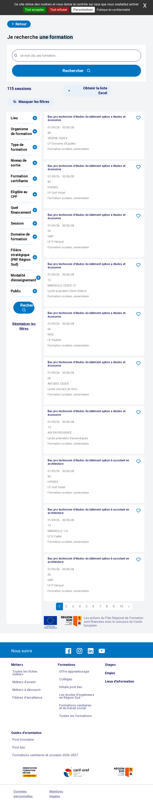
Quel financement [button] (21, 210)
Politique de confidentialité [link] (113, 9)
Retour (21, 24)
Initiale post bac (70, 687)
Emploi (110, 673)
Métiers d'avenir (24, 682)
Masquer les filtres (34, 102)
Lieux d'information (119, 681)
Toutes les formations (75, 716)
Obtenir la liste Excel (94, 90)
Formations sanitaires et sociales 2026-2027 (45, 755)
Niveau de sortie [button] (18, 162)
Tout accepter (34, 10)
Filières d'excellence (27, 697)
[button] (138, 117)
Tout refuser (58, 10)
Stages (110, 665)
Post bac (18, 747)
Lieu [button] (14, 118)
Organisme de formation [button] (21, 131)
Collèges (65, 679)
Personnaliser (83, 10)
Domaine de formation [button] (20, 236)
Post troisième (23, 739)
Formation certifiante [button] (19, 178)
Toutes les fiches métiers (24, 673)
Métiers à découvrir (26, 690)
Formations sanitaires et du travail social (75, 706)
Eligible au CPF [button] (19, 194)
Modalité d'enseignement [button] (23, 277)
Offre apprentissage (74, 671)
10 (121, 606)
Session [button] (17, 223)
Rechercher (73, 70)
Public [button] (16, 291)
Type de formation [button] (19, 147)
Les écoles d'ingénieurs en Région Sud (76, 696)
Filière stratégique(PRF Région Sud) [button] (20, 257)
